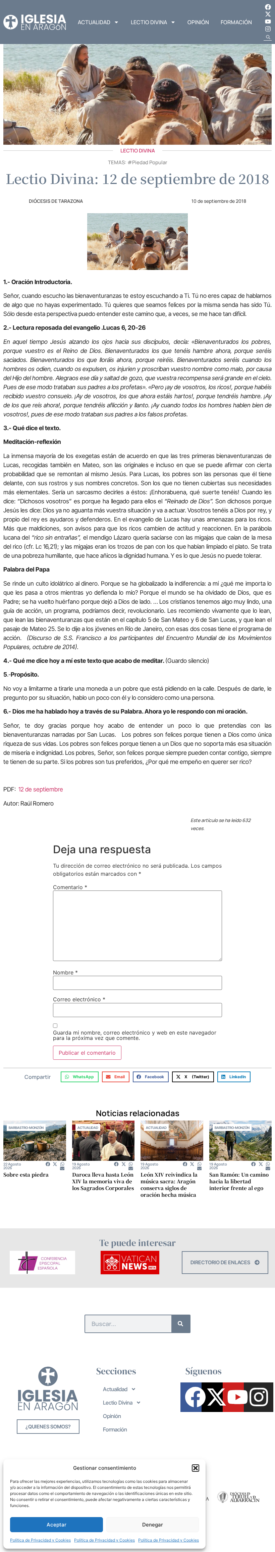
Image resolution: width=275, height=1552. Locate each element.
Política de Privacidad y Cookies (40, 1540)
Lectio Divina (149, 22)
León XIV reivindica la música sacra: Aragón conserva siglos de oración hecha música (169, 1184)
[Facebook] (268, 7)
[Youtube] (268, 21)
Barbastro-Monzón (26, 1128)
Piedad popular (149, 162)
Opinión (198, 22)
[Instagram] (268, 29)
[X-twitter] (268, 14)
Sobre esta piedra (26, 1174)
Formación (236, 22)
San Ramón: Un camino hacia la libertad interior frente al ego (239, 1181)
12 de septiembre (40, 789)
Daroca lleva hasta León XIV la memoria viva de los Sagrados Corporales (103, 1181)
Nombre (65, 972)
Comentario (70, 887)
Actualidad (94, 22)
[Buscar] (180, 1323)
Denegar (152, 1524)
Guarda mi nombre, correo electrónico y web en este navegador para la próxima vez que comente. (134, 1035)
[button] (195, 1468)
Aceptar (56, 1524)
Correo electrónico (79, 999)
